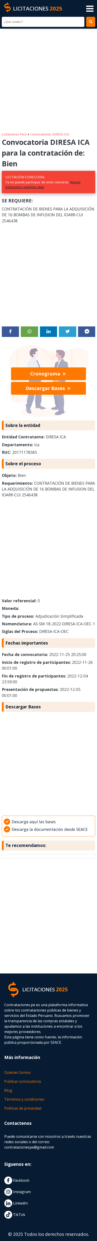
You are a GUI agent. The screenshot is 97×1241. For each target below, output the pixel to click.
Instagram (21, 1191)
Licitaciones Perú (14, 134)
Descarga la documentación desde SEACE (50, 829)
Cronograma (45, 374)
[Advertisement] (48, 78)
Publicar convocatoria (22, 1081)
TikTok (18, 1214)
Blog (8, 1090)
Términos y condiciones (24, 1099)
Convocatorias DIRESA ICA (49, 134)
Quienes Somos (17, 1072)
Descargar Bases (46, 388)
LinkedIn (20, 1203)
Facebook (20, 1180)
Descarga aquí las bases (34, 821)
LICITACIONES (37, 8)
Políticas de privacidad (22, 1108)
